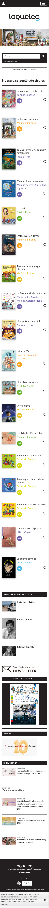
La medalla (22, 208)
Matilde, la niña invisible (29, 433)
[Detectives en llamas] (9, 244)
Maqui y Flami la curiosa (30, 181)
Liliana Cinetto (24, 532)
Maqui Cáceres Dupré (29, 185)
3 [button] (44, 39)
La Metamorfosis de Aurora (31, 293)
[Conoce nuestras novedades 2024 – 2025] (9, 824)
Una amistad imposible (29, 321)
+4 (19, 218)
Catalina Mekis (34, 301)
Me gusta (44, 99)
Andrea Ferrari (25, 325)
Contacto (41, 889)
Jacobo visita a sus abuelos (31, 504)
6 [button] (41, 43)
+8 (19, 101)
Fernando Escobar (26, 459)
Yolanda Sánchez (26, 95)
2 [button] (41, 39)
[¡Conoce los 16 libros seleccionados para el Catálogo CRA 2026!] (9, 775)
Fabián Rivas (23, 157)
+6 (19, 279)
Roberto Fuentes (26, 409)
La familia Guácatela (27, 119)
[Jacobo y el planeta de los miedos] (9, 485)
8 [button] (46, 43)
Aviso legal (20, 889)
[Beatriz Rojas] (9, 628)
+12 (19, 568)
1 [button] (38, 39)
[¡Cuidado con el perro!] (9, 537)
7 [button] (44, 43)
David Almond (24, 563)
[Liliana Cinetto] (9, 651)
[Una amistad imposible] (9, 329)
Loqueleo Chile (24, 17)
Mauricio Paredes (26, 123)
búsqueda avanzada (10, 61)
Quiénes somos (11, 889)
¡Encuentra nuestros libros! (13, 790)
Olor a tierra (23, 406)
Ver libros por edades (24, 70)
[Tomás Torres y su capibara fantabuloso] (9, 159)
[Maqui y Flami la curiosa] (9, 188)
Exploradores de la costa (30, 91)
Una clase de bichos (27, 382)
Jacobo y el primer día (29, 455)
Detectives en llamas (28, 236)
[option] (24, 37)
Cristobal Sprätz (25, 386)
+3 (19, 465)
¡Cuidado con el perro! (29, 528)
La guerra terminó (26, 559)
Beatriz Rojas (24, 212)
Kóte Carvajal (24, 355)
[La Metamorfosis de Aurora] (9, 301)
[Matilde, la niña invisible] (9, 438)
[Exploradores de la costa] (9, 99)
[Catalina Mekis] (9, 606)
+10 (19, 129)
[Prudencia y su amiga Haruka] (9, 273)
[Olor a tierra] (9, 413)
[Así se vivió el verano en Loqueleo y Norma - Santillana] (9, 843)
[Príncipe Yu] (9, 360)
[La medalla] (9, 215)
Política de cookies (30, 889)
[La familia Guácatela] (9, 128)
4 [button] (46, 39)
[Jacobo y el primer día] (9, 461)
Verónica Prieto (25, 273)
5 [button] (38, 43)
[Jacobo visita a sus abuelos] (9, 510)
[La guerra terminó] (9, 567)
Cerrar (45, 900)
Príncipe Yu (23, 351)
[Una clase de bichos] (9, 387)
